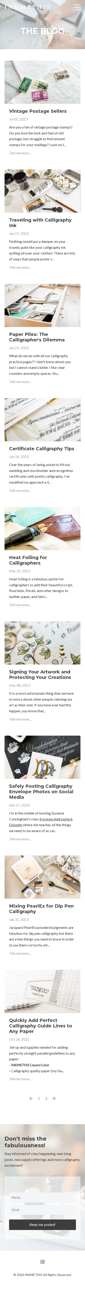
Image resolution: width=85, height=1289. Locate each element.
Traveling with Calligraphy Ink (40, 222)
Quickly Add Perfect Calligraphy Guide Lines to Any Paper (40, 1026)
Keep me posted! (42, 1225)
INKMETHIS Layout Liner (30, 1065)
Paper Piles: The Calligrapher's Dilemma (37, 337)
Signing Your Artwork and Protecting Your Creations (40, 674)
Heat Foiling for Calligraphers (28, 560)
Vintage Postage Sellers (38, 111)
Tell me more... (20, 153)
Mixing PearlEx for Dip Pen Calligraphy (41, 908)
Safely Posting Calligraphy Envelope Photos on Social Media (41, 791)
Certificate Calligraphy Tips (41, 448)
